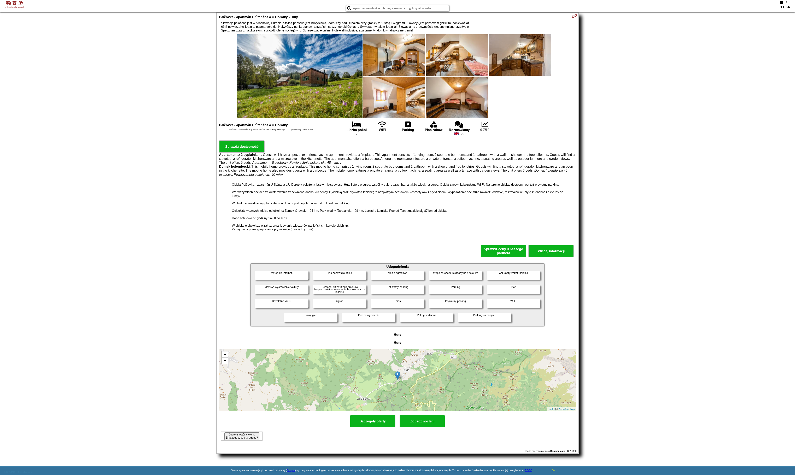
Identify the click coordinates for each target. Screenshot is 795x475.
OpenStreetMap (567, 409)
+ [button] (225, 354)
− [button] (225, 360)
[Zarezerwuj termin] (574, 15)
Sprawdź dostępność (242, 146)
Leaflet (551, 409)
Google (291, 470)
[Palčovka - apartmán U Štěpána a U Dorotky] (300, 76)
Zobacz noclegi (422, 421)
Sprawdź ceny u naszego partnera (503, 251)
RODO (528, 470)
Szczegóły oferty (373, 421)
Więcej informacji (551, 251)
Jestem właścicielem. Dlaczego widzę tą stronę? (242, 436)
